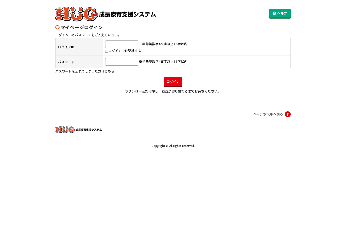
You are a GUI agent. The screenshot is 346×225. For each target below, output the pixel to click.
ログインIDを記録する (124, 50)
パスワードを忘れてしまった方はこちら (84, 71)
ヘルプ (282, 13)
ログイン (173, 81)
